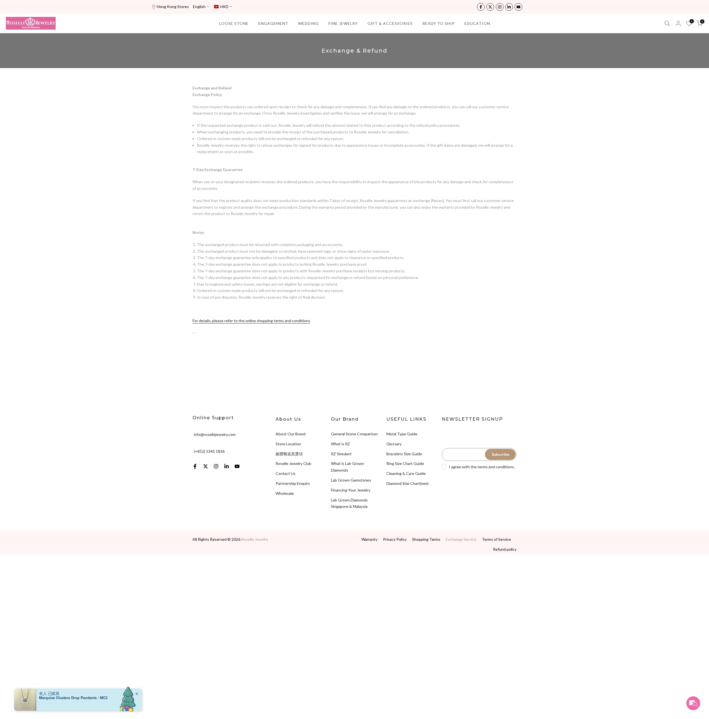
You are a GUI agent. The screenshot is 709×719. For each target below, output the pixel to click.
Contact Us (286, 473)
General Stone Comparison (354, 433)
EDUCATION (477, 23)
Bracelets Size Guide (404, 453)
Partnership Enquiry (293, 483)
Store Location (288, 443)
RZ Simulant (341, 453)
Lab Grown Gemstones (351, 480)
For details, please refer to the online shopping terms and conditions (251, 320)
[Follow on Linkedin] (509, 7)
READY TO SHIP (438, 23)
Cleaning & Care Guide (406, 473)
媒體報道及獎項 (289, 453)
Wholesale (285, 493)
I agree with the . (482, 466)
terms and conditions (495, 466)
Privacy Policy (395, 539)
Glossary (394, 443)
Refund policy (505, 549)
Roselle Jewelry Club (293, 463)
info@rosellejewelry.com (215, 434)
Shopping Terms (426, 539)
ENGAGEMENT (273, 23)
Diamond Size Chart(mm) (407, 483)
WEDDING (308, 23)
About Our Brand (290, 433)
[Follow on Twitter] (490, 7)
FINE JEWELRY (343, 23)
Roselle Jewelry (254, 539)
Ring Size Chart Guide (405, 463)
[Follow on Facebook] (481, 7)
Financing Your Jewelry (350, 490)
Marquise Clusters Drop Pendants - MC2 (73, 697)
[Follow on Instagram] (500, 7)
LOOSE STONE (234, 23)
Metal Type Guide (401, 433)
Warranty (369, 539)
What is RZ (340, 443)
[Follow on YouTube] (518, 7)
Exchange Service (461, 539)
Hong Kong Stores (173, 6)
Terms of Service (496, 539)
